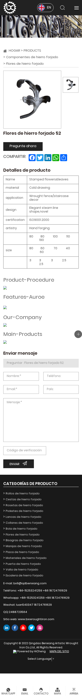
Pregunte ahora (23, 146)
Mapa (57, 694)
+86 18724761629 (55, 590)
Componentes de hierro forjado (32, 57)
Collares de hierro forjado (24, 523)
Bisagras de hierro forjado (25, 540)
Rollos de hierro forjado (23, 493)
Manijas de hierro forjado (24, 546)
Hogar (14, 51)
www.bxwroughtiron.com (36, 619)
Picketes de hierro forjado (24, 511)
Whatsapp (8, 694)
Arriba (74, 694)
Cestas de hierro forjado (24, 499)
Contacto (41, 694)
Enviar (14, 464)
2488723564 (18, 612)
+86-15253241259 (29, 590)
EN (49, 7)
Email (24, 694)
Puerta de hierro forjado (23, 564)
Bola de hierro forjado (21, 529)
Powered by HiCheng (31, 652)
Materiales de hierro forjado (26, 558)
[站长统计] (15, 652)
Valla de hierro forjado (22, 569)
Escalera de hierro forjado (24, 575)
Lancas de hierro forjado (23, 517)
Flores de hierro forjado (25, 64)
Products (32, 51)
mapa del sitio (59, 652)
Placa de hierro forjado (22, 552)
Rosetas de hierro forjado (24, 505)
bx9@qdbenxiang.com (30, 583)
